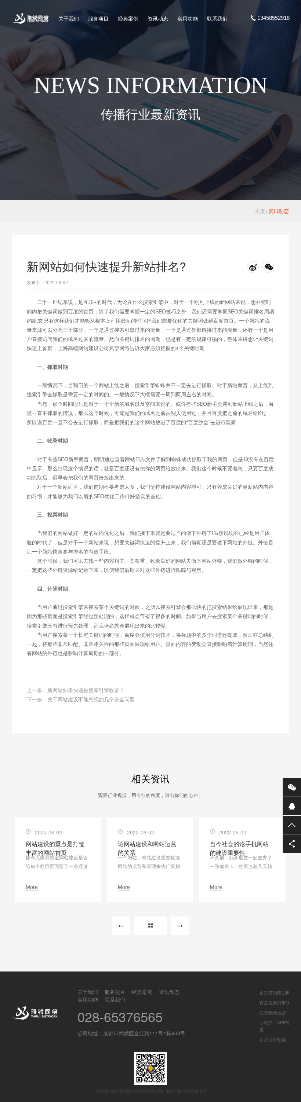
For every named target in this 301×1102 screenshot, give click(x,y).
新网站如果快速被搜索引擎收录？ (85, 690)
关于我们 (68, 18)
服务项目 (98, 18)
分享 (292, 843)
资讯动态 (158, 18)
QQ (292, 806)
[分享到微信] (268, 267)
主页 (260, 210)
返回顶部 (292, 825)
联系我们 (217, 18)
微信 (292, 787)
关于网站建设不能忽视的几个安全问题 (91, 699)
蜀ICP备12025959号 (186, 1091)
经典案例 (128, 18)
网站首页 (39, 18)
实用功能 (187, 18)
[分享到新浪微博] (253, 267)
